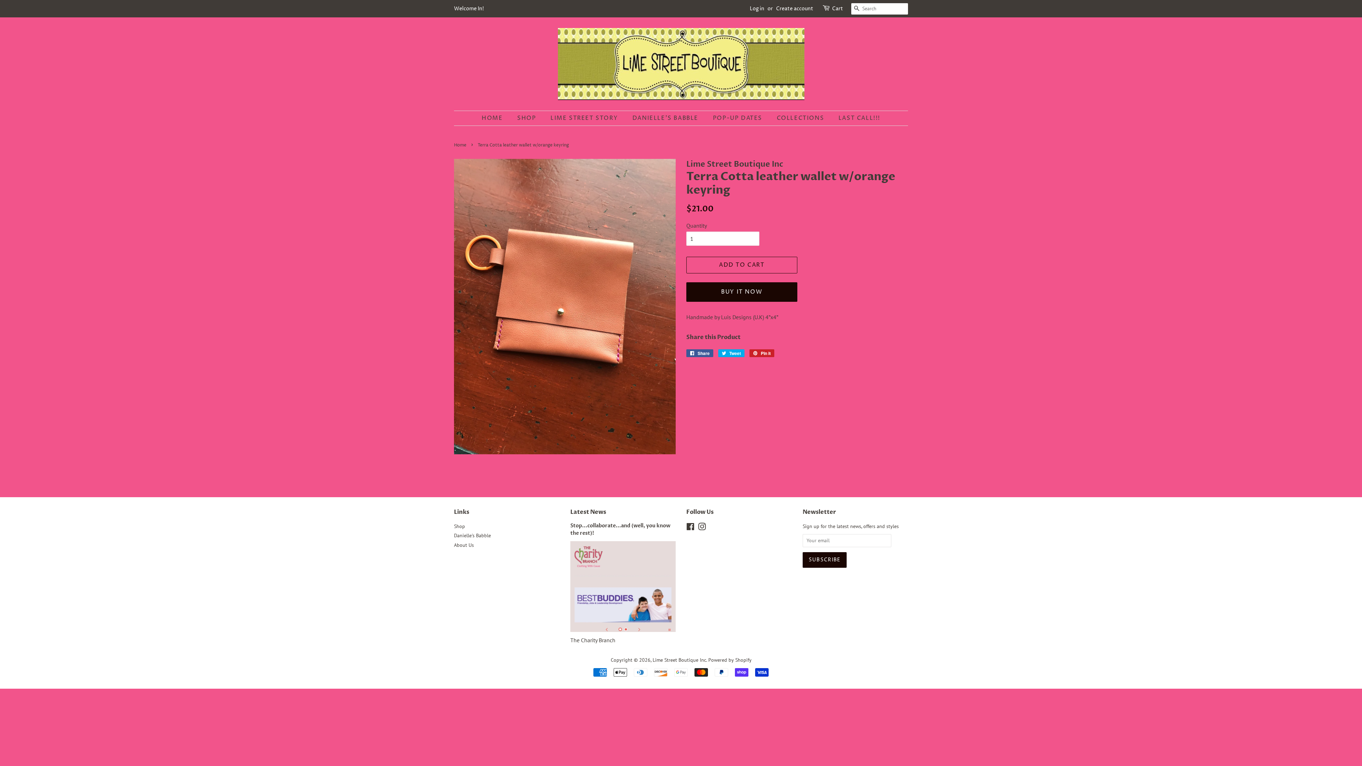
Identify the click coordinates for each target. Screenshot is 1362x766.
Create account (794, 8)
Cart (837, 8)
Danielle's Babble (665, 118)
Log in (757, 8)
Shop (526, 118)
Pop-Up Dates (737, 118)
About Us (464, 545)
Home (492, 118)
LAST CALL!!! (859, 118)
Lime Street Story (584, 118)
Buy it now (741, 292)
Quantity (696, 225)
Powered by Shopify (730, 660)
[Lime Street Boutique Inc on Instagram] (702, 528)
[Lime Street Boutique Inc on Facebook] (690, 528)
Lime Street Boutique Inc (679, 660)
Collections (800, 118)
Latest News (588, 512)
